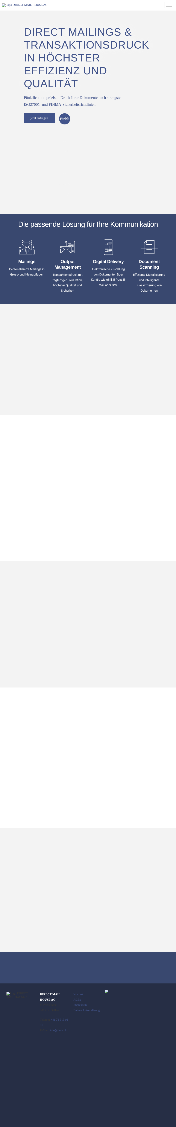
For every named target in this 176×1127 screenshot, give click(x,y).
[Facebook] (43, 1043)
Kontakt (78, 994)
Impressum (80, 1005)
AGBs (77, 999)
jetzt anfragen (39, 118)
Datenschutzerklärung (86, 1010)
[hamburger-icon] (169, 5)
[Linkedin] (54, 1043)
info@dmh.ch (58, 1030)
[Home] (24, 5)
